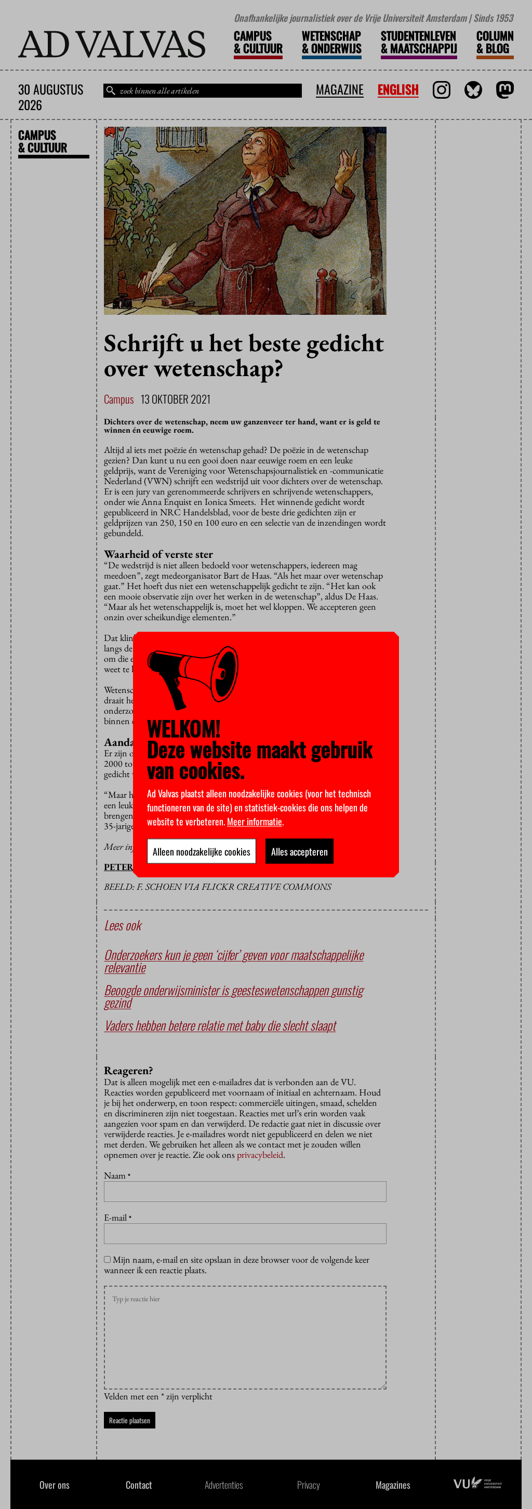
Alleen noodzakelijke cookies (201, 851)
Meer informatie (254, 820)
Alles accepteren (299, 851)
